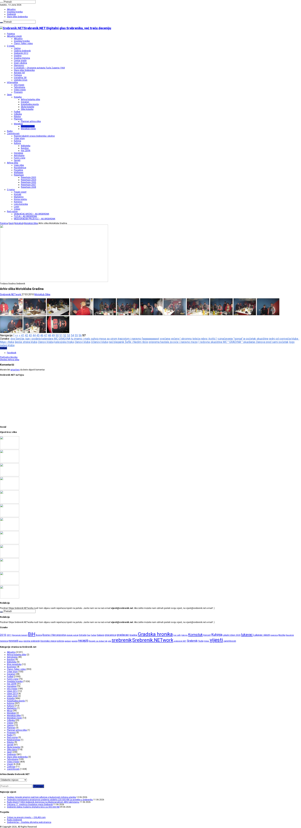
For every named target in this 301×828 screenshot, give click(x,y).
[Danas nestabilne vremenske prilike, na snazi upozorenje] (9, 530)
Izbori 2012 (12, 691)
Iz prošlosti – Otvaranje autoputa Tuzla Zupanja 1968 (39, 68)
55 (76, 335)
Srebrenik (11, 14)
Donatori (25, 102)
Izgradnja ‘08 (20, 77)
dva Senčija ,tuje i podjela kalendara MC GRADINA (40, 338)
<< (16, 335)
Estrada (82, 635)
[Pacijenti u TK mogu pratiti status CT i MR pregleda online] (9, 503)
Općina (17, 48)
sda (109, 641)
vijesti (216, 640)
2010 (3, 635)
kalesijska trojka (64, 342)
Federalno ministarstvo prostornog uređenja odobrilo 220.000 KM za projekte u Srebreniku (50, 799)
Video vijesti (20, 90)
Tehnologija (19, 87)
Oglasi (17, 209)
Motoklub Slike (28, 126)
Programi (18, 92)
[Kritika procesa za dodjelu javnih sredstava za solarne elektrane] (9, 448)
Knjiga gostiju (20, 199)
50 (57, 335)
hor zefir (177, 635)
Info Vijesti (19, 85)
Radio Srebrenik (14, 820)
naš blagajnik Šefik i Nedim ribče (128, 342)
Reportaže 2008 (28, 187)
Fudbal (17, 111)
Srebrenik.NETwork (11, 294)
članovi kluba (46, 342)
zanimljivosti (229, 641)
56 (80, 335)
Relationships (13, 740)
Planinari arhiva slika (31, 121)
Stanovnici (19, 65)
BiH (31, 634)
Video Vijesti (13, 762)
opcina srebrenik (31, 641)
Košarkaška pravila (30, 104)
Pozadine (18, 170)
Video (206, 641)
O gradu (11, 46)
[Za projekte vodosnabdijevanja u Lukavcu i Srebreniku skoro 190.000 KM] (9, 462)
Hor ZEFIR (25, 150)
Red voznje (12, 737)
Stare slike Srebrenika (17, 16)
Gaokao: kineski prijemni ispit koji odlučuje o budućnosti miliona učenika (41, 797)
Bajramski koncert (20, 635)
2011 (9, 635)
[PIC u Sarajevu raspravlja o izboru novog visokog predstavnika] (9, 516)
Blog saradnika (14, 664)
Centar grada (20, 60)
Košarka (18, 97)
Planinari (18, 119)
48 (49, 335)
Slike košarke (27, 109)
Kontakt (17, 194)
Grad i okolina (20, 63)
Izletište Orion (20, 80)
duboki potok (72, 635)
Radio (10, 131)
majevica (274, 635)
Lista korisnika (21, 204)
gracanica (110, 635)
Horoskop (18, 153)
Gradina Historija (22, 58)
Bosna (39, 635)
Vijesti (10, 764)
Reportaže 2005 (28, 182)
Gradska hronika (15, 12)
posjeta (74, 641)
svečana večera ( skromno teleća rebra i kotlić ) (188, 338)
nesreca (4, 641)
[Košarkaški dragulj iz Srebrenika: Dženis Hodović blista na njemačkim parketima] (9, 475)
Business (11, 667)
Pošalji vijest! (20, 192)
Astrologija (19, 155)
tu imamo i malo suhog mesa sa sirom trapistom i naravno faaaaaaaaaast (115, 338)
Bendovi (25, 148)
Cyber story (19, 138)
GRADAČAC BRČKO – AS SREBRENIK (31, 214)
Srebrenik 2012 (21, 53)
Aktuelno (11, 9)
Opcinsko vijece (48, 641)
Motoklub (18, 124)
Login (16, 206)
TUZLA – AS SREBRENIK (25, 216)
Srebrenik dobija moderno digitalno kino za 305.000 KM (33, 807)
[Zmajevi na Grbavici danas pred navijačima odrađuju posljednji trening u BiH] (9, 570)
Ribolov (17, 116)
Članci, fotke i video (23, 43)
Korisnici (18, 202)
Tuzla (200, 641)
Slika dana (12, 749)
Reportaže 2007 (28, 184)
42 (26, 335)
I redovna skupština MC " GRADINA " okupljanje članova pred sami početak (243, 342)
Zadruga (11, 766)
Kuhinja (17, 141)
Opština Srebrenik (22, 51)
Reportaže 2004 (28, 180)
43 (30, 335)
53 (68, 335)
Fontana (18, 75)
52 (64, 335)
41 (22, 335)
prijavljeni (15, 370)
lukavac (247, 635)
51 (61, 335)
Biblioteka (25, 146)
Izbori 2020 (12, 696)
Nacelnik (290, 635)
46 (41, 335)
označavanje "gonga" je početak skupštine (243, 338)
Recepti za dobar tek (98, 641)
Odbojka (18, 114)
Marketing (19, 197)
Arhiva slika (12, 163)
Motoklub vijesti (28, 128)
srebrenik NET (180, 641)
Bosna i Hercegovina (54, 635)
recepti (83, 641)
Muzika (8, 357)
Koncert (207, 635)
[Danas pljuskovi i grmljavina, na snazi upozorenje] (9, 598)
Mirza (9, 710)
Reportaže (19, 175)
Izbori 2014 (12, 693)
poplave (67, 641)
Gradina (17, 55)
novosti (13, 640)
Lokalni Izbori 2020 (232, 635)
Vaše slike (19, 165)
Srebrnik (192, 640)
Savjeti (17, 160)
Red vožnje (12, 211)
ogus (21, 641)
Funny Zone (19, 158)
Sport (9, 94)
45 (38, 335)
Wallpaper (18, 172)
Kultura (17, 143)
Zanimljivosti (13, 133)
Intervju (184, 635)
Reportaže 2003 (28, 177)
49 (53, 335)
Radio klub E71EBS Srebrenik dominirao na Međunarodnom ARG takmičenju (43, 802)
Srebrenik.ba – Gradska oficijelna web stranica (29, 822)
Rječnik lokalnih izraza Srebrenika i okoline (34, 136)
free (88, 635)
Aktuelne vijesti (14, 36)
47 (45, 335)
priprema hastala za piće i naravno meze (173, 342)
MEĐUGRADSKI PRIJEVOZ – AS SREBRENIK (34, 219)
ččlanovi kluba (99, 342)
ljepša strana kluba (26, 342)
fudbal (93, 635)
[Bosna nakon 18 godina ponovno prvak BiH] (9, 584)
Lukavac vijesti (261, 635)
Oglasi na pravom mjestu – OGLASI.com (26, 817)
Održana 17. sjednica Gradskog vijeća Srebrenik (30, 804)
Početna (11, 34)
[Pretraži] (1, 2)
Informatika (12, 82)
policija (60, 641)
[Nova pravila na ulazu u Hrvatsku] (9, 543)
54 (72, 335)
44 (34, 335)
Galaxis (100, 635)
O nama (11, 189)
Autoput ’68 (19, 72)
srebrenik (122, 640)
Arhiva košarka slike (30, 99)
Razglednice (20, 167)
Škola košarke (27, 107)
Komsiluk (195, 635)
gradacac (123, 635)
